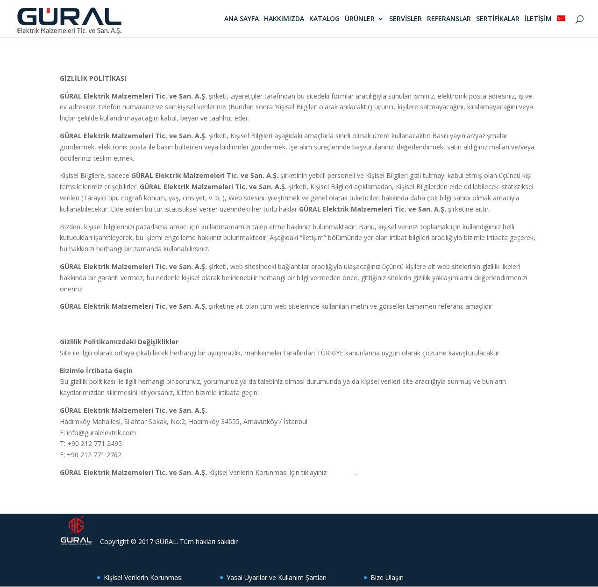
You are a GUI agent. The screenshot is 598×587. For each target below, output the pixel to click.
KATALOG (324, 19)
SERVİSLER (405, 19)
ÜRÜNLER (360, 19)
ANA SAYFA (241, 19)
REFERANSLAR (449, 19)
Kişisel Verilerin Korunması (143, 577)
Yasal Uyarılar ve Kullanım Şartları (277, 577)
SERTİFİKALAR (498, 19)
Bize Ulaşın (387, 577)
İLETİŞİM (538, 19)
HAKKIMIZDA (284, 19)
